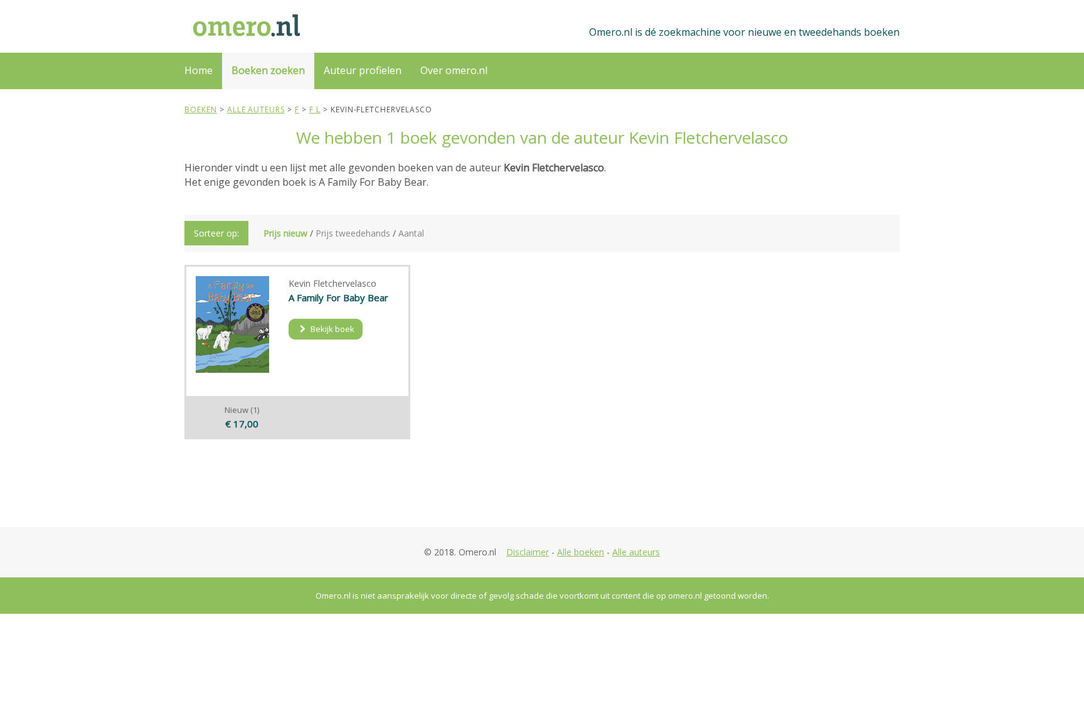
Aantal (411, 233)
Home (198, 70)
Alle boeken (580, 552)
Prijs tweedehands (353, 233)
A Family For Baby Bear (338, 297)
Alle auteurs (636, 552)
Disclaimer (527, 552)
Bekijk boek (331, 328)
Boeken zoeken (268, 70)
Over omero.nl (453, 70)
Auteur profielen (362, 70)
